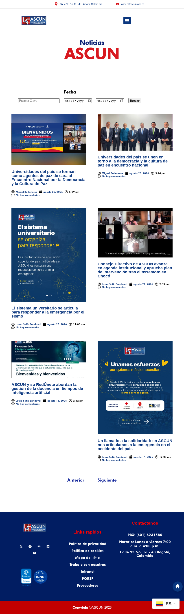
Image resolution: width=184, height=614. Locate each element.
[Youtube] (34, 553)
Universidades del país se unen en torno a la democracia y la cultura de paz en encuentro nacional (133, 161)
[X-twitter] (21, 546)
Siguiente (107, 480)
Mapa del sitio (87, 558)
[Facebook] (30, 546)
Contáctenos (145, 523)
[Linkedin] (48, 546)
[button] (127, 20)
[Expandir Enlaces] (178, 587)
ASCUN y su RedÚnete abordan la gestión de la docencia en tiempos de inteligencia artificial (47, 388)
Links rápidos (87, 532)
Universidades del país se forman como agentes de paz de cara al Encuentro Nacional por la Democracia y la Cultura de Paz (48, 177)
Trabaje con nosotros (88, 564)
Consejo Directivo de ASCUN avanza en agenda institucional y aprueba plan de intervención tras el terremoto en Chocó (135, 270)
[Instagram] (39, 546)
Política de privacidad (87, 544)
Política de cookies (87, 551)
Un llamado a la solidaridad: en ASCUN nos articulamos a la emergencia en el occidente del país (135, 445)
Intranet (87, 571)
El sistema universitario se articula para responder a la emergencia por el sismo (47, 312)
